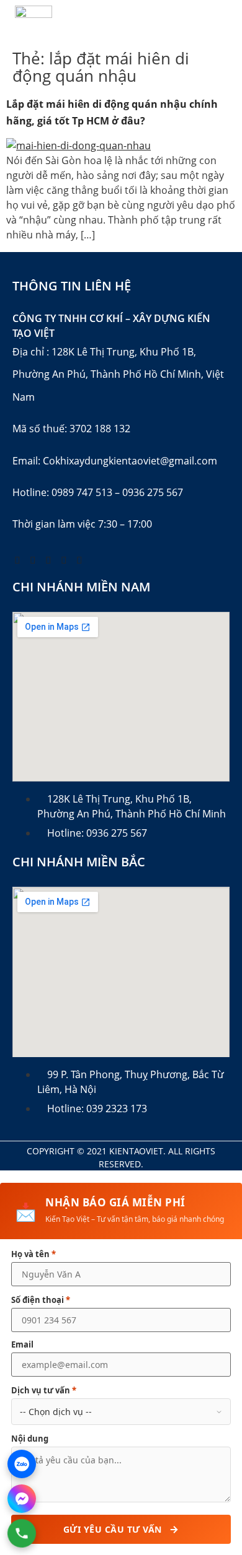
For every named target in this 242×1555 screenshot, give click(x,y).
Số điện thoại (40, 1300)
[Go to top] (207, 1446)
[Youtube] (33, 560)
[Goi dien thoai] (22, 1533)
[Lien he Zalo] (21, 1464)
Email (22, 1345)
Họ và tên (33, 1254)
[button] (226, 22)
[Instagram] (64, 560)
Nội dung (29, 1439)
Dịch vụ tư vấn (43, 1391)
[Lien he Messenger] (21, 1498)
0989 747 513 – (86, 492)
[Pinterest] (48, 560)
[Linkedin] (79, 560)
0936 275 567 (152, 492)
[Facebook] (17, 560)
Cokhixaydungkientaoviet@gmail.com (130, 461)
